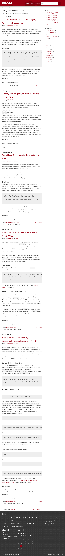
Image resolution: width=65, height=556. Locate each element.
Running (22, 523)
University (40, 523)
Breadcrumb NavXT (11, 222)
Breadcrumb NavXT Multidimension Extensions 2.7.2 (54, 20)
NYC (40, 521)
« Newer (13, 509)
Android (3, 517)
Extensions (37, 3)
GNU (61, 518)
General (48, 44)
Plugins (49, 59)
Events (47, 38)
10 (25, 509)
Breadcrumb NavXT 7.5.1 (52, 15)
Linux (7, 147)
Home (27, 3)
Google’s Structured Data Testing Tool (28, 489)
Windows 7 (5, 526)
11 (27, 509)
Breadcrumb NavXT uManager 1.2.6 (53, 23)
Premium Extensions (10, 523)
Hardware (49, 51)
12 (29, 509)
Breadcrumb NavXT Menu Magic (13, 172)
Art (46, 34)
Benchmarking (7, 517)
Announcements (50, 30)
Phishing (45, 521)
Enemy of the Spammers (52, 36)
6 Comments (38, 222)
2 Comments (38, 147)
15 (35, 509)
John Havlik (10, 25)
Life (8, 521)
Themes (49, 61)
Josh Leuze (5, 534)
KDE (2, 521)
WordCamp (50, 42)
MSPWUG (37, 521)
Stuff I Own (30, 524)
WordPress (48, 57)
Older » (38, 509)
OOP (42, 521)
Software (49, 53)
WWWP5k (21, 526)
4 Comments (38, 86)
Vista (43, 524)
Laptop (6, 521)
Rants (19, 524)
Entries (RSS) (51, 554)
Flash (48, 517)
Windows (60, 523)
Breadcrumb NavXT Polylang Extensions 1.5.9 (53, 13)
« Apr (19, 552)
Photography (49, 521)
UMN (37, 523)
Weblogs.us (49, 55)
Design (39, 518)
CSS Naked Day (50, 40)
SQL (25, 523)
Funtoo (54, 518)
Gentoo (57, 518)
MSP (34, 521)
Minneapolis (24, 521)
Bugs (30, 518)
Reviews (48, 49)
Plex (53, 521)
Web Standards (54, 524)
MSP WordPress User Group (10, 536)
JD (3, 532)
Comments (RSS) (59, 554)
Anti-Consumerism (50, 32)
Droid (46, 517)
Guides (16, 25)
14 (33, 509)
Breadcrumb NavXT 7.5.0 (52, 17)
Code (31, 3)
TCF (35, 523)
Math (20, 521)
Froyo (50, 517)
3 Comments (38, 327)
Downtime (43, 517)
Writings (18, 526)
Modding (30, 521)
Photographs (49, 47)
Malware (16, 521)
